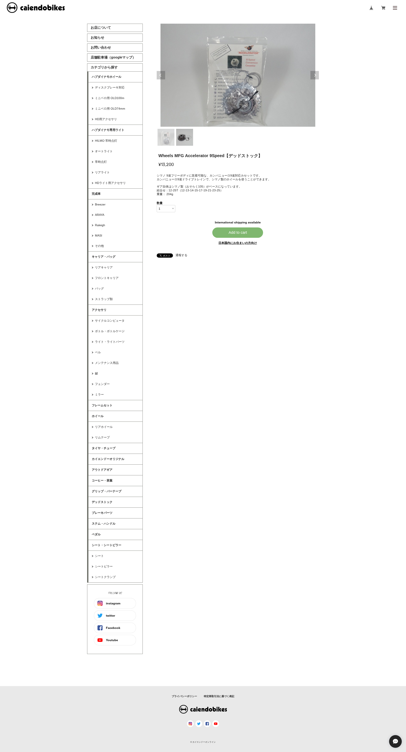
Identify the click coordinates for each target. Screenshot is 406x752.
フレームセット (102, 405)
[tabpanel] (238, 75)
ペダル (96, 534)
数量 (160, 203)
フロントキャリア (107, 278)
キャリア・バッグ (103, 256)
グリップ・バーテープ (106, 491)
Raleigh (100, 225)
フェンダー (102, 384)
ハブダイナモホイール (106, 76)
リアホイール (104, 426)
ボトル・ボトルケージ (110, 331)
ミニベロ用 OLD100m (109, 98)
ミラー (99, 394)
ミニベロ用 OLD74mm (110, 108)
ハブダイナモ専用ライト (108, 130)
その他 (99, 245)
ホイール (98, 416)
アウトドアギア (102, 469)
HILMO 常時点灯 (106, 140)
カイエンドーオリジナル (108, 459)
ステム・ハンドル (103, 523)
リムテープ (102, 437)
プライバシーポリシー (184, 696)
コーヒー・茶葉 (102, 480)
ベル (98, 352)
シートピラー (104, 566)
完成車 (96, 193)
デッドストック (102, 502)
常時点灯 (101, 161)
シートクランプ (105, 577)
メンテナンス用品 (107, 362)
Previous (161, 75)
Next (314, 75)
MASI (98, 235)
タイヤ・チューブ (103, 448)
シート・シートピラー (106, 545)
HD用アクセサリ (106, 119)
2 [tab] (184, 137)
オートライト (104, 151)
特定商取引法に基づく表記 (219, 696)
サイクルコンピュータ (110, 320)
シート (99, 556)
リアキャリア (104, 267)
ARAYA (99, 214)
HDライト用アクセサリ (110, 183)
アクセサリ (99, 309)
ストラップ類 (104, 299)
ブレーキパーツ (102, 512)
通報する (181, 255)
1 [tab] (166, 137)
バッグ (99, 288)
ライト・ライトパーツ (110, 341)
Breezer (100, 204)
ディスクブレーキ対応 (110, 87)
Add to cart (238, 232)
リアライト (102, 172)
